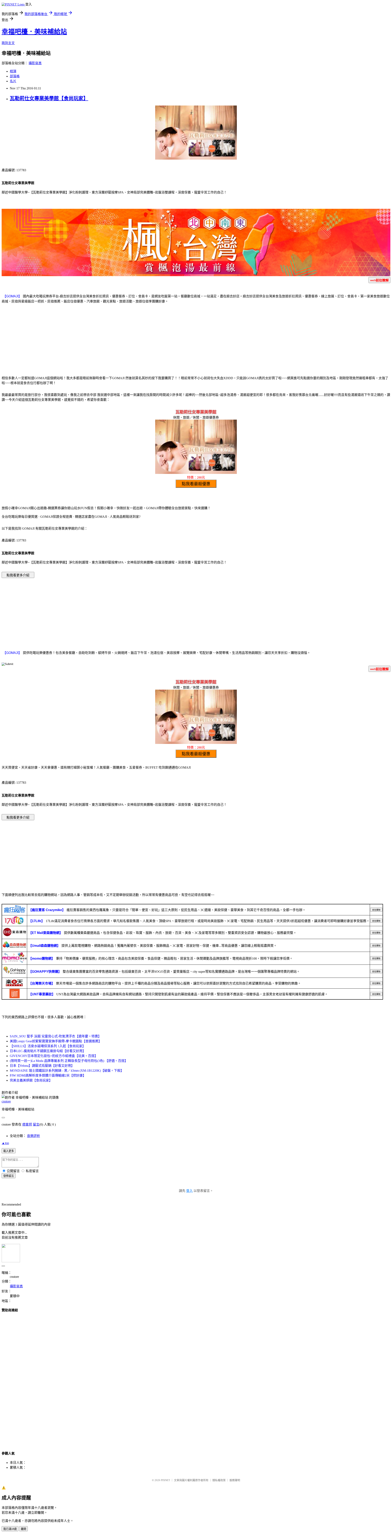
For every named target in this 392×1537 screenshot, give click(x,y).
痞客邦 (27, 1124)
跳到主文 (8, 43)
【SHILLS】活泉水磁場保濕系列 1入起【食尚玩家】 (48, 1046)
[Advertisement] (196, 339)
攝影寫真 (35, 63)
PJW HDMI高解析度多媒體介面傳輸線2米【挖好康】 (48, 1075)
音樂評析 (33, 1136)
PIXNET (165, 1480)
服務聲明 (234, 1480)
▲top (5, 1143)
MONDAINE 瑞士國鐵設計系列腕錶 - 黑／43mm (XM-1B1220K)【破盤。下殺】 (67, 1070)
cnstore (6, 1101)
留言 (36, 1124)
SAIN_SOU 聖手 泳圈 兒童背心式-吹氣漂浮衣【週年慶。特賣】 (55, 1036)
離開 (23, 1528)
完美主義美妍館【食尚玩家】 (31, 1080)
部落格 (15, 76)
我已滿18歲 (10, 1528)
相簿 (13, 71)
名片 (13, 81)
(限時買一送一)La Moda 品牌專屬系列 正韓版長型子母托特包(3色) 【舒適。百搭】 (69, 1060)
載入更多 (8, 1150)
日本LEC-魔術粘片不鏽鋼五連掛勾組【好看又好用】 (48, 1051)
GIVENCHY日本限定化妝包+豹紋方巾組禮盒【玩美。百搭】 (54, 1056)
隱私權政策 (219, 1480)
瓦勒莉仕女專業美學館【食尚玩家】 (49, 98)
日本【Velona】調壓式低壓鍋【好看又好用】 (42, 1065)
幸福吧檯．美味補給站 (34, 31)
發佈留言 (8, 1175)
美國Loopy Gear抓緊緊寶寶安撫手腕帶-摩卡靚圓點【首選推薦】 (56, 1041)
